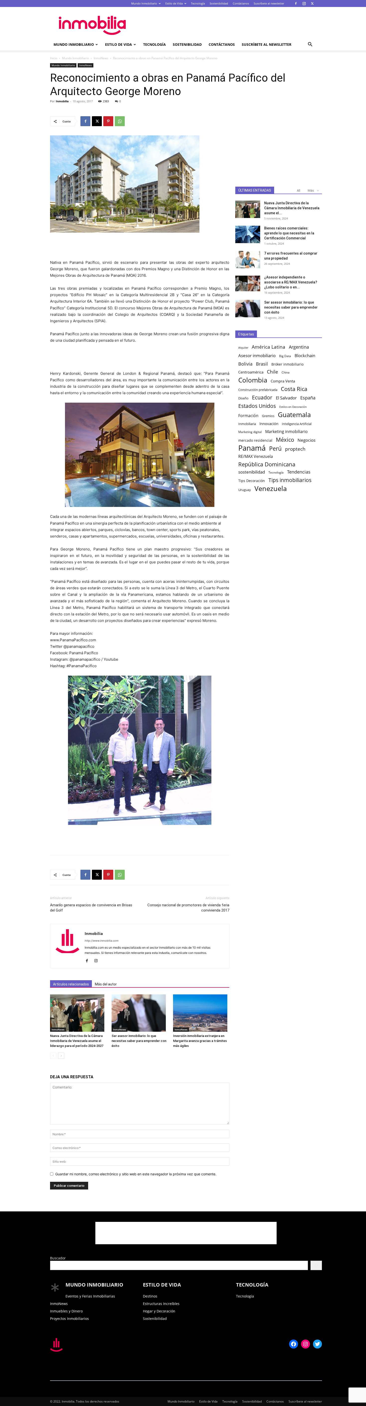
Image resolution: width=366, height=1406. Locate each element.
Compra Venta (283, 381)
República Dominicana (266, 464)
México (285, 439)
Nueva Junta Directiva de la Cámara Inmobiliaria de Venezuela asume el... (291, 208)
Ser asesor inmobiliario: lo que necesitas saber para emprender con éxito (139, 1041)
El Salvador (286, 397)
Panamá (252, 448)
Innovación (268, 423)
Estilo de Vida (174, 3)
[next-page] (61, 1056)
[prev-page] (53, 1056)
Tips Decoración (251, 480)
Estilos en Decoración (293, 407)
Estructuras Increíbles (161, 1303)
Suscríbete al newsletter (269, 3)
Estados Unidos (257, 406)
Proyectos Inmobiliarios (69, 1318)
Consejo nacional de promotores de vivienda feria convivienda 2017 (188, 908)
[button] (310, 45)
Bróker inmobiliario (287, 364)
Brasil (262, 364)
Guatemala (294, 414)
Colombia (252, 380)
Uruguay (244, 489)
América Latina (268, 347)
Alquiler (243, 347)
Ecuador (262, 397)
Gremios (268, 416)
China (286, 372)
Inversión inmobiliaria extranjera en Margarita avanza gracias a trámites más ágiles (200, 1041)
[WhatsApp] (120, 121)
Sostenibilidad (219, 3)
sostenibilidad (251, 472)
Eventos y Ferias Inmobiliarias (90, 1296)
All (298, 190)
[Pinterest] (108, 121)
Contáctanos (241, 3)
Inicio (53, 58)
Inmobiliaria (247, 424)
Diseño (243, 398)
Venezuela (270, 488)
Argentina (299, 347)
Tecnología (198, 3)
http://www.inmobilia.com (102, 940)
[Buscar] (316, 1265)
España (307, 397)
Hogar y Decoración (159, 1311)
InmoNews (101, 58)
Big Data (285, 356)
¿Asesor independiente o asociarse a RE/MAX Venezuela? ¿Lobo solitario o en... (290, 282)
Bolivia (245, 363)
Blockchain (305, 355)
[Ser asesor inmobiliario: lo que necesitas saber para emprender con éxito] (140, 1013)
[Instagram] (304, 3)
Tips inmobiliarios (289, 480)
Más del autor (106, 984)
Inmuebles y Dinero (66, 1311)
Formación (248, 415)
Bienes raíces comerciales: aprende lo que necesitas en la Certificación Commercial (289, 233)
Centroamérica (250, 372)
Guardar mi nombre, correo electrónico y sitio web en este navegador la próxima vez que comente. (135, 1174)
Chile (272, 372)
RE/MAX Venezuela (255, 456)
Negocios (306, 440)
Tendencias (298, 472)
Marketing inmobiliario (286, 431)
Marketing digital (250, 432)
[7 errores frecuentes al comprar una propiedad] (247, 259)
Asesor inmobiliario (257, 355)
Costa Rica (294, 388)
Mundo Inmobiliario (144, 3)
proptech (295, 448)
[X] (312, 3)
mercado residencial (255, 440)
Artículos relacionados (71, 984)
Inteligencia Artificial (296, 424)
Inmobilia (62, 101)
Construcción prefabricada (257, 389)
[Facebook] (296, 3)
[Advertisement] (225, 25)
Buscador (58, 1258)
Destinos (150, 1296)
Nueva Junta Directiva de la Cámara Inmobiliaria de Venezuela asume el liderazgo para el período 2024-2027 (76, 1041)
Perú (275, 448)
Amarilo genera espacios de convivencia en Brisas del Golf (91, 908)
